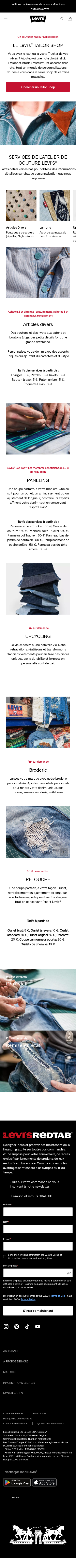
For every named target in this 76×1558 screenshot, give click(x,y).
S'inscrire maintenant (38, 1310)
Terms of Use (58, 1295)
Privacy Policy (28, 1299)
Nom (6, 1221)
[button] (68, 1272)
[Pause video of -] (64, 292)
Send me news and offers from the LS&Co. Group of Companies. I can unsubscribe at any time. (35, 1256)
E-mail (7, 1239)
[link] (42, 1413)
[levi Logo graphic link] (38, 18)
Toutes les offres (39, 8)
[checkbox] (4, 1256)
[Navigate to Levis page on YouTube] (38, 1326)
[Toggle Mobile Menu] (5, 19)
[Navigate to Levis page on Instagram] (6, 1326)
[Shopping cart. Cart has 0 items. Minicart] (70, 19)
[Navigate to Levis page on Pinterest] (16, 1326)
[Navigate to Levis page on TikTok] (27, 1326)
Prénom (7, 1204)
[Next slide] (64, 200)
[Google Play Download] (17, 1482)
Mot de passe (10, 1265)
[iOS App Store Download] (44, 1482)
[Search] (61, 19)
